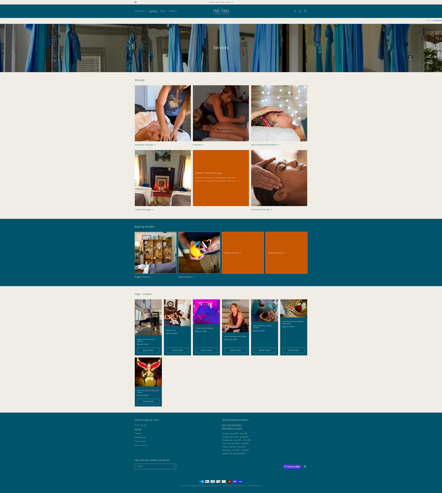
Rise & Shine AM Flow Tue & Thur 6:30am (148, 391)
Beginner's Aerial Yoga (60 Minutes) (145, 340)
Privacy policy (227, 485)
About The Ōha (141, 425)
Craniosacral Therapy (260, 209)
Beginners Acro (171, 330)
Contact (138, 433)
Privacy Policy (140, 441)
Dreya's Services (231, 252)
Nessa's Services (275, 252)
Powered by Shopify (214, 486)
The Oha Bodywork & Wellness (197, 486)
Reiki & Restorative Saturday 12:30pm (262, 326)
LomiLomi (197, 144)
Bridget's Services (142, 277)
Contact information (254, 485)
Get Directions (140, 437)
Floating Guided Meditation (204, 328)
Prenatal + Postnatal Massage (208, 173)
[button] (140, 11)
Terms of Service (141, 445)
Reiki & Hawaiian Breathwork (264, 144)
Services (138, 429)
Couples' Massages (143, 209)
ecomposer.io (438, 20)
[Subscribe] (173, 466)
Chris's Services (185, 277)
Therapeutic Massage (144, 144)
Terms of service (239, 485)
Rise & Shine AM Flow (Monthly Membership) (292, 322)
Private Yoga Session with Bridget (235, 336)
